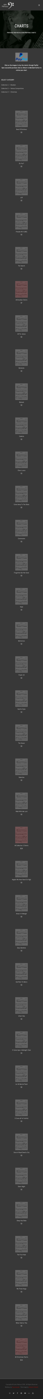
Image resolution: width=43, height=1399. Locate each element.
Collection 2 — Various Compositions (12, 88)
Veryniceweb (15, 1387)
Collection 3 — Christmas (9, 92)
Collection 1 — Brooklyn (8, 85)
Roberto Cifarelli (33, 1387)
